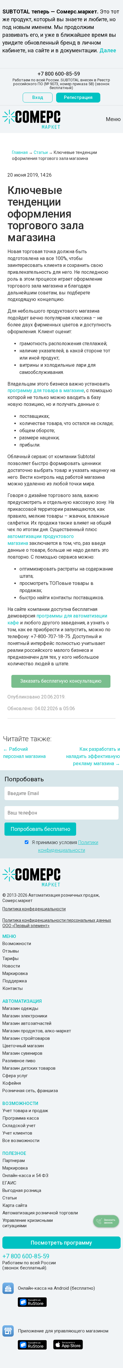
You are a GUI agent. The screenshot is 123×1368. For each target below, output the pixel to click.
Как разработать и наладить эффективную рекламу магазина (93, 756)
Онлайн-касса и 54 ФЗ (25, 1175)
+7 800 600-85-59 (59, 74)
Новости (11, 966)
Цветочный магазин (23, 1045)
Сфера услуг (15, 1075)
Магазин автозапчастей (26, 1023)
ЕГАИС (9, 1183)
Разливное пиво (19, 1060)
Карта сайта (14, 1205)
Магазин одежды (20, 1008)
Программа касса (20, 1118)
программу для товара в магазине (45, 390)
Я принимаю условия (63, 846)
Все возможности (20, 1140)
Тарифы (10, 958)
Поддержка (14, 981)
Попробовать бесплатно (40, 829)
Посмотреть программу (61, 1242)
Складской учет (19, 1125)
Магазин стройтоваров (26, 1038)
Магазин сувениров (22, 1053)
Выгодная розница (21, 1190)
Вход (37, 97)
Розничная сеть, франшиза (30, 1090)
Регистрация (78, 97)
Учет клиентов (17, 1133)
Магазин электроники (24, 1016)
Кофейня (11, 1083)
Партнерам (13, 1160)
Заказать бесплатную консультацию (61, 681)
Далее (107, 50)
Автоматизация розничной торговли (40, 1213)
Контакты (12, 988)
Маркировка (15, 973)
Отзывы (10, 951)
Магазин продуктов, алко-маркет (36, 1031)
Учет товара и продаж (25, 1110)
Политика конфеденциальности (34, 909)
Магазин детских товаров (29, 1068)
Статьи (9, 1198)
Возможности (16, 943)
